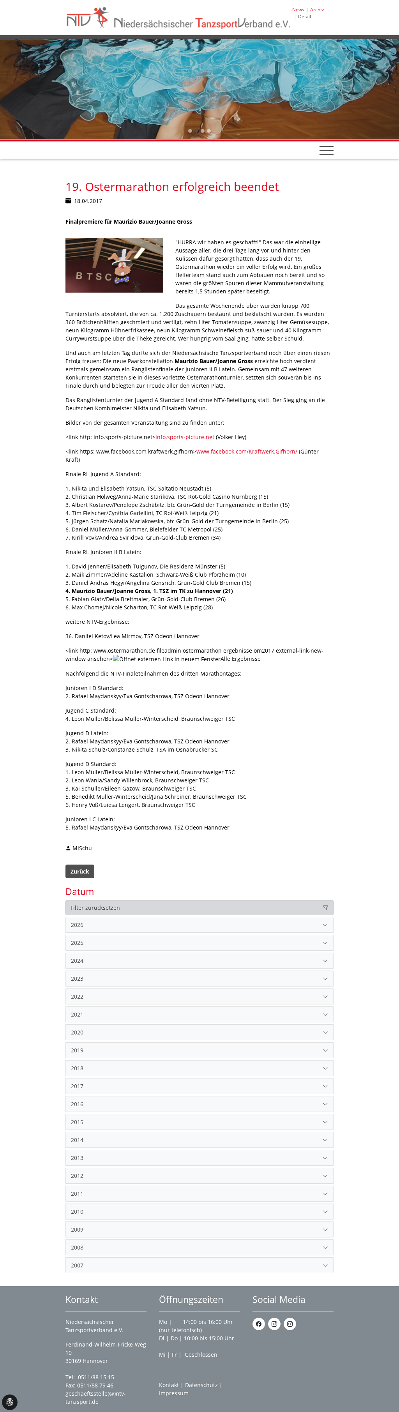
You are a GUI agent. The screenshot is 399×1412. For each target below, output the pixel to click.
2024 (77, 960)
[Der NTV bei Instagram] (274, 1324)
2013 (77, 1157)
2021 (77, 1014)
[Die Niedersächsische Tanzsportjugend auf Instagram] (290, 1324)
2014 (77, 1140)
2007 (77, 1265)
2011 (77, 1193)
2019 (77, 1050)
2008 (77, 1247)
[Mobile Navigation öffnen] (327, 150)
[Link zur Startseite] (178, 17)
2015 (77, 1122)
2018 (77, 1068)
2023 (77, 978)
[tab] (199, 925)
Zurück (80, 871)
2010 (77, 1211)
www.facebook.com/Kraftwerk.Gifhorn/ (246, 451)
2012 (77, 1175)
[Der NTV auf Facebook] (258, 1324)
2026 (77, 924)
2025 (77, 942)
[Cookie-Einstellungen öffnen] (10, 1402)
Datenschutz (201, 1385)
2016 (77, 1104)
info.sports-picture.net (184, 437)
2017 (77, 1086)
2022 (77, 996)
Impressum (174, 1393)
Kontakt (169, 1385)
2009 (77, 1229)
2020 (77, 1032)
